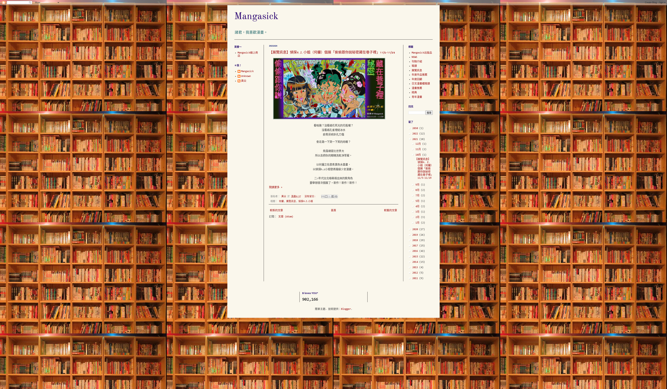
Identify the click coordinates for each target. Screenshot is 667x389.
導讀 (414, 66)
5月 (418, 201)
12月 (418, 144)
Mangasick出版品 (422, 53)
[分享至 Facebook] (333, 196)
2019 (415, 235)
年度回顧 (417, 79)
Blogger (346, 309)
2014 (415, 262)
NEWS (414, 57)
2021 (415, 139)
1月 (418, 223)
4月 (418, 206)
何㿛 (281, 201)
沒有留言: (310, 196)
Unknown (246, 76)
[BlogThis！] (326, 196)
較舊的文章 (390, 210)
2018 (415, 240)
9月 (418, 185)
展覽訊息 (291, 201)
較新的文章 (276, 210)
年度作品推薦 (419, 75)
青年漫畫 (417, 97)
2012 (415, 273)
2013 (415, 267)
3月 (418, 212)
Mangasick (256, 16)
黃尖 (243, 81)
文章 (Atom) (285, 217)
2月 (418, 217)
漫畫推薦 (417, 88)
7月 (418, 195)
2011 (415, 278)
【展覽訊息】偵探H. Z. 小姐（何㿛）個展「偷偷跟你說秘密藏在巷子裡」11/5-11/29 (332, 52)
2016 (415, 251)
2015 (415, 256)
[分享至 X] (329, 196)
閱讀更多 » (275, 187)
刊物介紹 (417, 61)
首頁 (333, 210)
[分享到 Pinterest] (336, 196)
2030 (415, 128)
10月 (418, 155)
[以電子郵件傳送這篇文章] (323, 196)
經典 (414, 92)
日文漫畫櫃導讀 (421, 83)
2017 (415, 246)
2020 (415, 229)
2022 (415, 134)
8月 (418, 190)
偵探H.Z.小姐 (305, 201)
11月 (418, 149)
